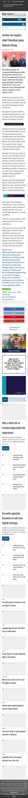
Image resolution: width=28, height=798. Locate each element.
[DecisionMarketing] (14, 15)
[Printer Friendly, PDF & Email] (6, 289)
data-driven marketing (9, 297)
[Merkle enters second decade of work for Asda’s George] (6, 578)
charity (19, 292)
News (3, 599)
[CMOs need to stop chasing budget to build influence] (6, 487)
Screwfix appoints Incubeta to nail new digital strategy (12, 518)
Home (4, 1)
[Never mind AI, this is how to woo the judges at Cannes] (6, 568)
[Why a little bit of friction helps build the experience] (14, 416)
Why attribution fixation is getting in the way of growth (19, 477)
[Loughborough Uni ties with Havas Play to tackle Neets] (6, 548)
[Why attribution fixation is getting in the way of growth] (6, 478)
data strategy (6, 294)
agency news (12, 292)
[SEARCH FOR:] (14, 28)
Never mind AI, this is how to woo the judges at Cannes (19, 567)
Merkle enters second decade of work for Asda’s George (19, 577)
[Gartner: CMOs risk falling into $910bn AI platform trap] (14, 778)
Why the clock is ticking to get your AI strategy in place (19, 467)
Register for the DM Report (18, 1)
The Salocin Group (7, 299)
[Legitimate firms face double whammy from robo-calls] (14, 752)
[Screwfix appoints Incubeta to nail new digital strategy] (14, 506)
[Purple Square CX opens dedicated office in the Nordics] (6, 558)
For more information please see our (14, 795)
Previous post (15, 327)
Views (5, 399)
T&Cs (9, 1)
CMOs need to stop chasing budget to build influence (18, 486)
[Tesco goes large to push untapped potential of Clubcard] (14, 726)
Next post (13, 329)
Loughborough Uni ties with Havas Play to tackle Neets (19, 548)
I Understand (14, 792)
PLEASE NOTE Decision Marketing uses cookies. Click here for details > (13, 5)
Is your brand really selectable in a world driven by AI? (18, 457)
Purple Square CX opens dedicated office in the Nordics (18, 557)
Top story (4, 676)
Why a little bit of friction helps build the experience (13, 427)
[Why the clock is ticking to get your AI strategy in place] (6, 468)
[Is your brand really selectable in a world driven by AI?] (6, 458)
